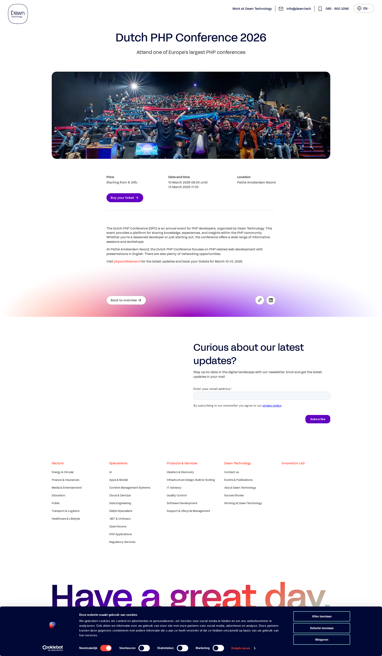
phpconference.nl (127, 261)
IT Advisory (174, 488)
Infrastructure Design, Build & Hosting (191, 480)
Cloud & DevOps (120, 495)
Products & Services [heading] (182, 463)
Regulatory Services (122, 542)
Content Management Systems (129, 488)
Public (56, 503)
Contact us (231, 472)
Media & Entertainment (67, 488)
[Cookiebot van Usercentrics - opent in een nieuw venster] (52, 648)
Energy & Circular (63, 472)
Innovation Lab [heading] (293, 463)
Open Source (117, 526)
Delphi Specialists (120, 511)
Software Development (182, 503)
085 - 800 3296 (337, 8)
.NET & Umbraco (120, 519)
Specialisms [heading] (118, 463)
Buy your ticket (122, 197)
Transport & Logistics (65, 511)
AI (110, 472)
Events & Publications (238, 480)
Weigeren (321, 639)
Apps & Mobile (118, 480)
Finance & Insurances (65, 480)
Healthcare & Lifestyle (66, 519)
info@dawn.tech (298, 8)
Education (58, 495)
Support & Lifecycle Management (188, 511)
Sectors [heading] (57, 463)
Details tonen (240, 648)
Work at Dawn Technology (252, 8)
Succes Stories (234, 495)
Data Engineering (120, 503)
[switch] (144, 648)
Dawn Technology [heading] (237, 463)
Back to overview (124, 300)
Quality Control (177, 495)
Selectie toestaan (322, 628)
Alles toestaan (322, 616)
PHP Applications (120, 534)
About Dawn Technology (240, 488)
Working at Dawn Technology (243, 503)
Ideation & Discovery (180, 472)
